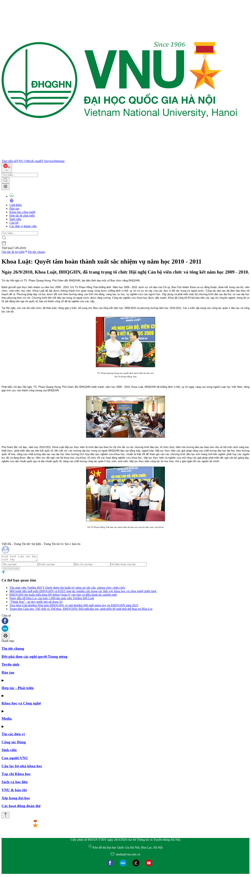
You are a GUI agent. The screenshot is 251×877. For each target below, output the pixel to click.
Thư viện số (9, 161)
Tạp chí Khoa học (16, 774)
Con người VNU (15, 758)
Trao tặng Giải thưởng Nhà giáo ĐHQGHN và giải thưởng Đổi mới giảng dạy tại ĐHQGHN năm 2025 (73, 605)
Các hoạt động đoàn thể (21, 806)
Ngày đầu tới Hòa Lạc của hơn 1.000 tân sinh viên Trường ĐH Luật (51, 598)
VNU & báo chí (14, 790)
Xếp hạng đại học (16, 798)
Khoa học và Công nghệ (21, 703)
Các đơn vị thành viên (23, 226)
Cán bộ (13, 222)
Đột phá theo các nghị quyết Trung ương (34, 656)
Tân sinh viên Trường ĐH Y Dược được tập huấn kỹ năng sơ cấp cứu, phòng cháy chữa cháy (67, 587)
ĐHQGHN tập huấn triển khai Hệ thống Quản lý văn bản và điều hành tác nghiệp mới (63, 594)
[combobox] (7, 168)
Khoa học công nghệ (22, 212)
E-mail (36, 161)
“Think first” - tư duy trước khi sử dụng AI (35, 601)
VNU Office (24, 161)
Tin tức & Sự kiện (13, 252)
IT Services (47, 161)
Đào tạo (14, 208)
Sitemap (60, 161)
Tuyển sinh (10, 664)
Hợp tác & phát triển (22, 215)
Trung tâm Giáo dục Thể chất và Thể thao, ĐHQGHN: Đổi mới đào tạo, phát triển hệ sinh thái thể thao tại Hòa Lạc (81, 609)
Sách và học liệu (15, 782)
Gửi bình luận (11, 568)
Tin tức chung (36, 252)
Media (7, 718)
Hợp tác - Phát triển (18, 688)
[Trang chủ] (119, 157)
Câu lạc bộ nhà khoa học (22, 766)
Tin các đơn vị (13, 734)
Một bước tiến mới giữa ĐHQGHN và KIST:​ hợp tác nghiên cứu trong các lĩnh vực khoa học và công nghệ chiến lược (83, 591)
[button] (125, 621)
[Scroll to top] (5, 815)
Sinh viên (15, 219)
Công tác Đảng (14, 742)
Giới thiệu (15, 205)
